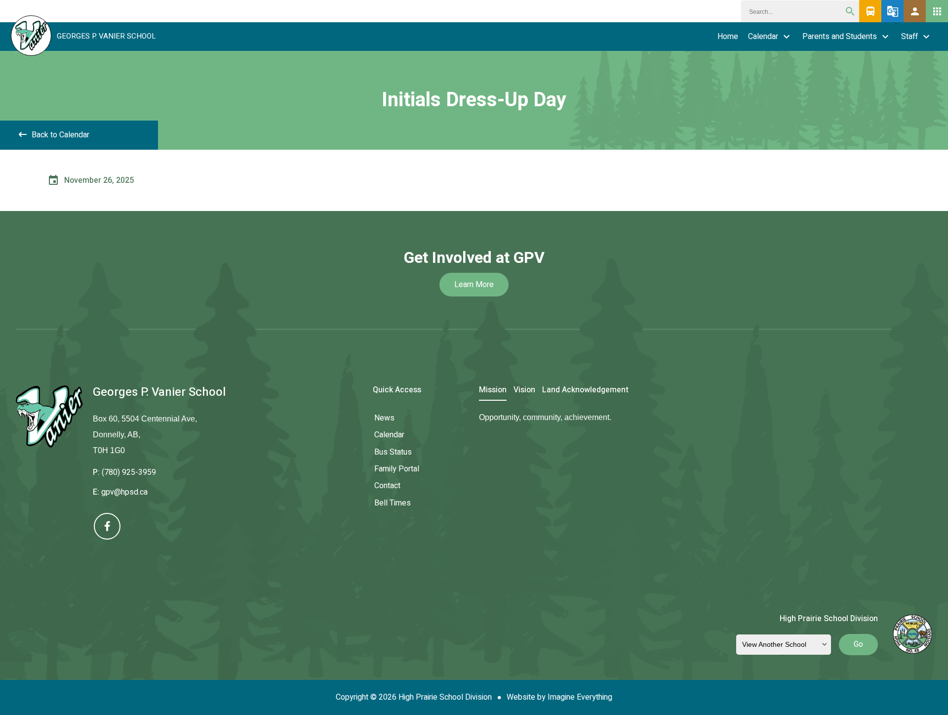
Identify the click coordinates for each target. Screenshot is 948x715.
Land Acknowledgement (585, 390)
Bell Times (392, 503)
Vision (524, 390)
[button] (915, 11)
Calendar (763, 36)
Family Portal (396, 469)
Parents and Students (839, 36)
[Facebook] (107, 526)
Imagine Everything (580, 697)
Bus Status (393, 452)
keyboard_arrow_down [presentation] (786, 36)
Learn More (474, 285)
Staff (909, 36)
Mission (493, 390)
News (384, 418)
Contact (387, 486)
